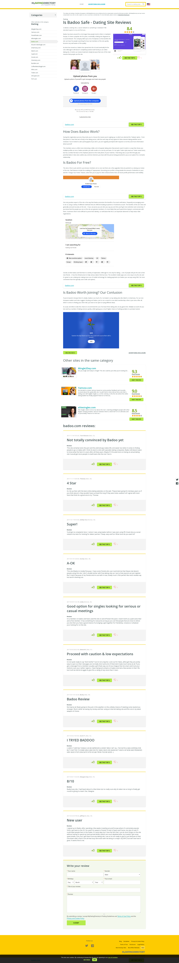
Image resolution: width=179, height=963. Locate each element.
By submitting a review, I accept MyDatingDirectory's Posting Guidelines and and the (101, 917)
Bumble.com (35, 63)
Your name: (71, 871)
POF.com (34, 79)
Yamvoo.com (35, 32)
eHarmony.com (36, 48)
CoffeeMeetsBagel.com (38, 66)
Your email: (108, 879)
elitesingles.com (36, 38)
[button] (86, 959)
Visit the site (136, 380)
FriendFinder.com (36, 35)
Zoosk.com (34, 57)
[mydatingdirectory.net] (43, 4)
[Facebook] (92, 945)
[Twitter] (86, 945)
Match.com (34, 51)
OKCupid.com (35, 76)
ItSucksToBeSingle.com (38, 45)
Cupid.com (34, 54)
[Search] (143, 4)
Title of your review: (74, 886)
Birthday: (70, 879)
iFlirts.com (34, 69)
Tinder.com (34, 73)
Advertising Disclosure (123, 14)
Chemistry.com (35, 60)
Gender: (107, 871)
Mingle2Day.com (36, 29)
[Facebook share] (177, 483)
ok (94, 960)
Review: (70, 894)
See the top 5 (130, 58)
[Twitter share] (177, 480)
